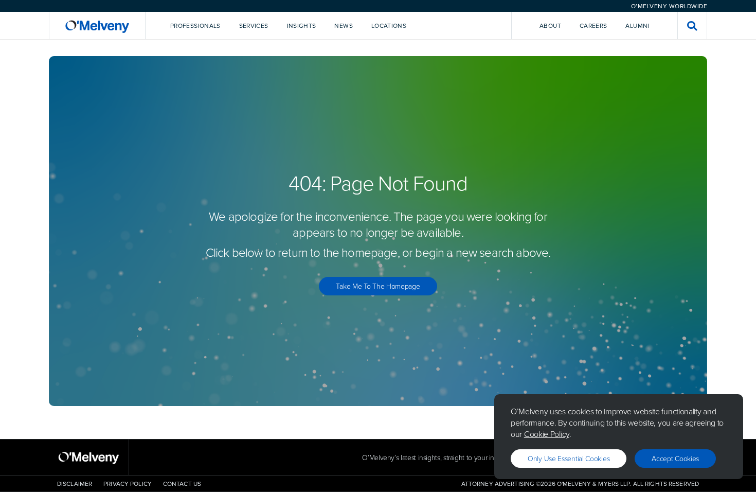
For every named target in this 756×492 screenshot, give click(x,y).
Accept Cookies (675, 458)
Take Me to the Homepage (378, 286)
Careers (593, 25)
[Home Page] (97, 25)
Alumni (637, 25)
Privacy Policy (127, 483)
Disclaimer (74, 483)
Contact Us (182, 483)
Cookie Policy (546, 434)
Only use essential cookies (568, 458)
